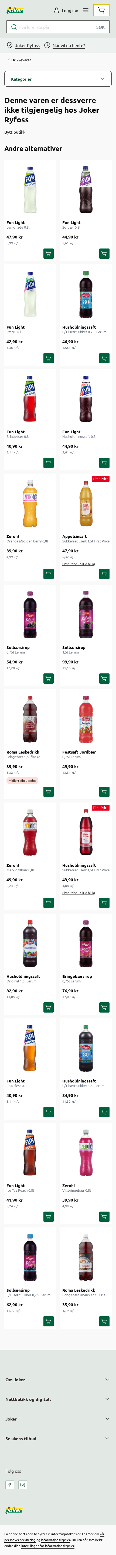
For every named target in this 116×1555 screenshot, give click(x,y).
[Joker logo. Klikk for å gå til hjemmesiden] (15, 10)
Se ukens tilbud (20, 1438)
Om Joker (15, 1379)
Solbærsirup (18, 647)
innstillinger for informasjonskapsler (47, 1545)
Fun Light (15, 222)
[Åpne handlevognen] (101, 10)
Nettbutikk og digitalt (28, 1399)
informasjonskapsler (55, 1540)
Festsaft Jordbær (79, 752)
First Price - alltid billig (78, 564)
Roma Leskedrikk (22, 752)
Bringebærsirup (77, 976)
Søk (100, 27)
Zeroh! (12, 536)
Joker (11, 1419)
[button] (58, 79)
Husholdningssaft (79, 327)
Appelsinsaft (74, 536)
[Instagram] (22, 1485)
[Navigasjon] (86, 10)
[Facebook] (9, 1485)
